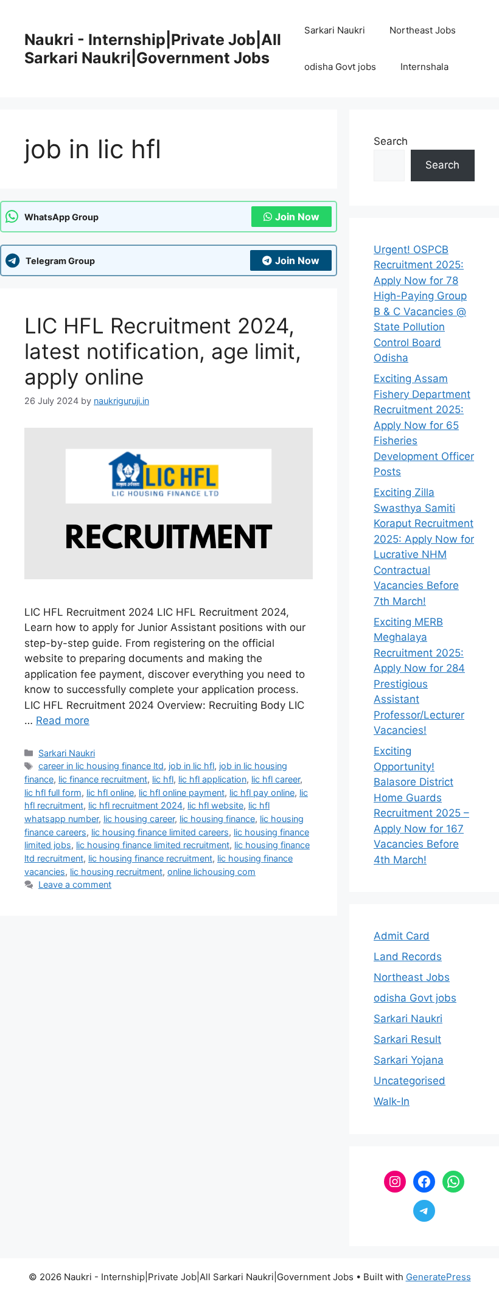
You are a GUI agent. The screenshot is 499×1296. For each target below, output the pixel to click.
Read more (62, 720)
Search (391, 141)
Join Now (297, 217)
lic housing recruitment (116, 871)
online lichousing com (211, 871)
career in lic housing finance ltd (101, 766)
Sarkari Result (407, 1039)
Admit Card (402, 936)
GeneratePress (438, 1277)
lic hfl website (215, 805)
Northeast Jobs (422, 30)
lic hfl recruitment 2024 (135, 805)
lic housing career (139, 818)
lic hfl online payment (182, 792)
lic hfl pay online (262, 792)
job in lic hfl (191, 766)
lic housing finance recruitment (150, 858)
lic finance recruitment (102, 779)
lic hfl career (275, 779)
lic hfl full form (53, 792)
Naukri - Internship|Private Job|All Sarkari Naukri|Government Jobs (152, 48)
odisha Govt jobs (340, 66)
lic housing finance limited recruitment (152, 845)
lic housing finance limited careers (160, 832)
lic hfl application (212, 779)
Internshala (424, 66)
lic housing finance (217, 818)
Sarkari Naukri (334, 30)
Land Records (408, 956)
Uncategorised (409, 1081)
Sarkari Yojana (409, 1060)
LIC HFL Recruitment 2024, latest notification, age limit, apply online (162, 351)
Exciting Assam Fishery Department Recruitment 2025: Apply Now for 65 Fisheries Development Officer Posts (424, 425)
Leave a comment (74, 884)
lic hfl (162, 779)
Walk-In (392, 1101)
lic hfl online (110, 792)
